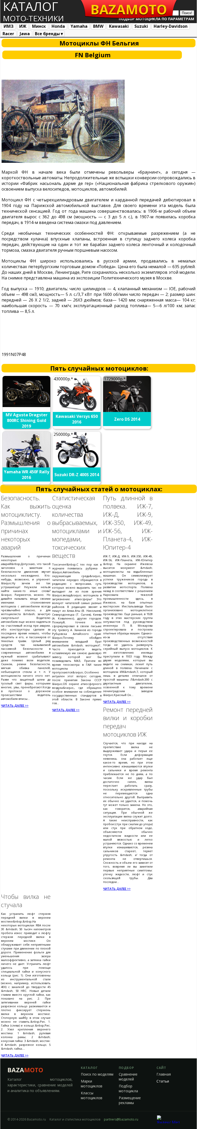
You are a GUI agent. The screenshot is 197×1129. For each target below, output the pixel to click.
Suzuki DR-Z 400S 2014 (76, 474)
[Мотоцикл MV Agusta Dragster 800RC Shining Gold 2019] (27, 405)
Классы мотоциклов (91, 1095)
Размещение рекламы (130, 1100)
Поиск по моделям (97, 1074)
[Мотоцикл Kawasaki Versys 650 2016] (77, 410)
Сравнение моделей (128, 1076)
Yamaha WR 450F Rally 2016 (26, 474)
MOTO (128, 9)
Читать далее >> (14, 705)
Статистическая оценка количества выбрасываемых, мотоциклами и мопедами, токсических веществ (77, 527)
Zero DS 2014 (127, 419)
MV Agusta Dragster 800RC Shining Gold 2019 (26, 420)
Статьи (162, 1081)
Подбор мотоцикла (128, 1088)
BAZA (25, 1070)
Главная (163, 1074)
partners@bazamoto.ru (121, 1119)
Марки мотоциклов (91, 1083)
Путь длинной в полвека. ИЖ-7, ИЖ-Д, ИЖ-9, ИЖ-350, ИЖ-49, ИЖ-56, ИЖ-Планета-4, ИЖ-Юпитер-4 (128, 522)
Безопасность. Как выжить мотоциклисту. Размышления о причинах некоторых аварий (26, 522)
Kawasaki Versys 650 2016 (77, 419)
